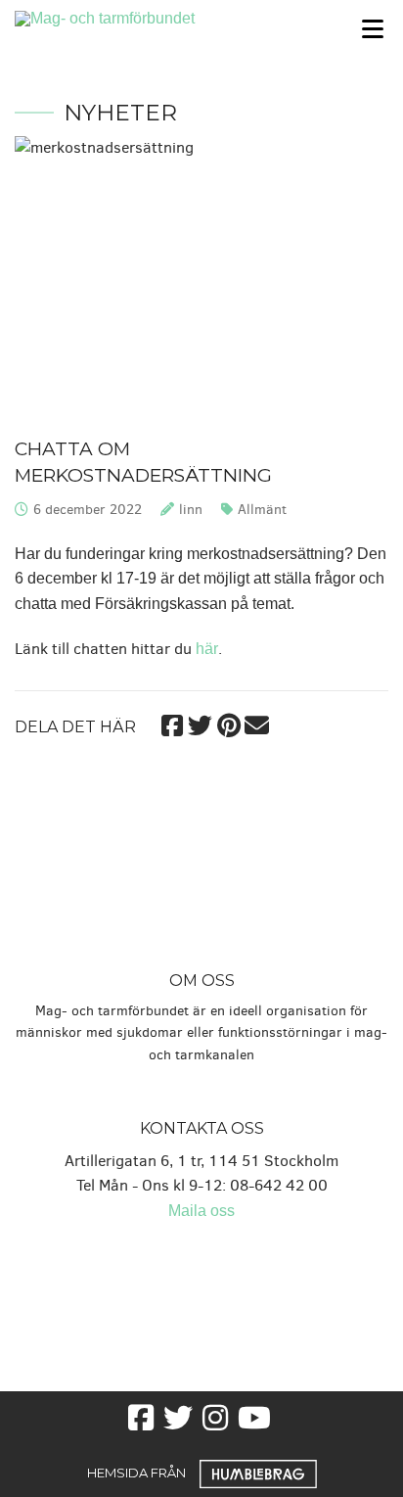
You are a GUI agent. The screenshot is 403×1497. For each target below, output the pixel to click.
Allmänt (262, 509)
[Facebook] (171, 723)
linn (190, 509)
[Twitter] (200, 723)
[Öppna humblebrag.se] (258, 1472)
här (207, 648)
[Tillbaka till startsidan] (151, 17)
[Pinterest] (228, 723)
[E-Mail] (257, 723)
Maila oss (201, 1210)
